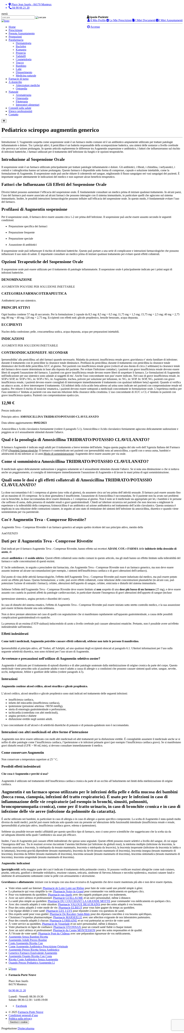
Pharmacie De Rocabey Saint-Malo (70, 914)
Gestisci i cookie (18, 1022)
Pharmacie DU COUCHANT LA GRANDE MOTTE (79, 901)
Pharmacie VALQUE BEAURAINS (79, 904)
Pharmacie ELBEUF (70, 907)
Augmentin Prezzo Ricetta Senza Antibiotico (34, 949)
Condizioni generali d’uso (23, 1015)
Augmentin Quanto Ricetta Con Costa (30, 956)
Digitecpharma (26, 1028)
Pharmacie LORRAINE (63, 920)
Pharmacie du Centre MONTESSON (74, 930)
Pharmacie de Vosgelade (56, 923)
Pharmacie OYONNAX (67, 927)
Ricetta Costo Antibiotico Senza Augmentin (33, 959)
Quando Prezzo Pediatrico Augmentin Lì (32, 962)
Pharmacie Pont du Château (54, 933)
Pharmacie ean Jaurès (60, 894)
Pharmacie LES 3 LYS (59, 910)
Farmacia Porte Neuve (30, 1012)
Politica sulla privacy (20, 1018)
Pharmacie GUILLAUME (68, 897)
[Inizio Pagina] (3, 121)
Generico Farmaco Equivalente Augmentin (33, 952)
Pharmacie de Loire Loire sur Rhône (63, 888)
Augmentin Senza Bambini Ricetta (28, 936)
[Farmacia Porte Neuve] (5, 20)
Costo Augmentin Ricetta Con (26, 943)
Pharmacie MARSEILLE (67, 917)
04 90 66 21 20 (17, 990)
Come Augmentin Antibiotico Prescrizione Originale (38, 946)
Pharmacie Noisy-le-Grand (68, 891)
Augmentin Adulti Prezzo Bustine (28, 940)
